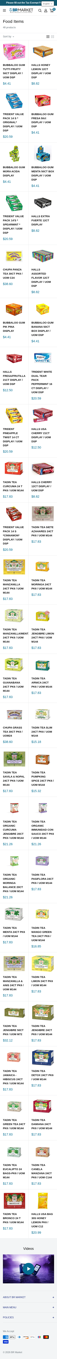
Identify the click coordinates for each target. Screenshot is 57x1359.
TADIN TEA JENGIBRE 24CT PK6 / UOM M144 (41, 1030)
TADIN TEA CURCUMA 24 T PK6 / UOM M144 (13, 486)
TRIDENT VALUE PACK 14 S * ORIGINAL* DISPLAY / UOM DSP (13, 122)
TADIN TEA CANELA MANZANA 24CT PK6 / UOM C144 (41, 1171)
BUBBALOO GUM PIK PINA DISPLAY (14, 326)
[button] (48, 3)
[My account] (45, 10)
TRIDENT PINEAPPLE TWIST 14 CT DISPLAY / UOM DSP (12, 437)
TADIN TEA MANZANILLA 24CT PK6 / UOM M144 (13, 586)
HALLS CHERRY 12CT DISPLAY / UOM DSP (41, 486)
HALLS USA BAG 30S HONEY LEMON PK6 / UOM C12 (42, 1220)
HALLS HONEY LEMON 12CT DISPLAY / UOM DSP (41, 71)
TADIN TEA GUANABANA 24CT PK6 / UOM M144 (13, 684)
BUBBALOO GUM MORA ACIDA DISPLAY (14, 171)
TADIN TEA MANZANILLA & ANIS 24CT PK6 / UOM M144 (13, 983)
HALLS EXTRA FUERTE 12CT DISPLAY (40, 220)
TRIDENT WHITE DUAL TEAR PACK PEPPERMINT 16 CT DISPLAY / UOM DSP (41, 382)
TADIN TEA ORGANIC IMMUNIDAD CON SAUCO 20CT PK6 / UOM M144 (42, 830)
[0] (51, 10)
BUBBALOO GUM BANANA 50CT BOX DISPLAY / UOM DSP (42, 329)
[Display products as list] (52, 36)
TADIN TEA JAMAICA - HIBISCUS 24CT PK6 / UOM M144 (13, 1077)
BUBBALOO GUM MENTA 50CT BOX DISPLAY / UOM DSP (42, 173)
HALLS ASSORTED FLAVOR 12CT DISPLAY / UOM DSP (41, 278)
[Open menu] (4, 10)
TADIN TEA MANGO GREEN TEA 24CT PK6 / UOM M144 (41, 934)
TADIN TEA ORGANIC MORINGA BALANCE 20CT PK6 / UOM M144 (13, 883)
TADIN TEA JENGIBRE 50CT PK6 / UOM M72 (13, 1030)
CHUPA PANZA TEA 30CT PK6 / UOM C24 (13, 273)
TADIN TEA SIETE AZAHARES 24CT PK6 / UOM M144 (42, 531)
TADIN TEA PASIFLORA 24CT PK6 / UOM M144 (42, 878)
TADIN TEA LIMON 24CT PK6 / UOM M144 (42, 981)
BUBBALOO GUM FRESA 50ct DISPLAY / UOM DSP (42, 120)
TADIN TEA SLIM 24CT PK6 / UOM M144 (41, 731)
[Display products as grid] (48, 36)
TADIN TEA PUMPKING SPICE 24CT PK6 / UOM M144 (42, 778)
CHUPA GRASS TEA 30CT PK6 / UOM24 (13, 731)
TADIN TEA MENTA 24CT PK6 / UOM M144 (14, 932)
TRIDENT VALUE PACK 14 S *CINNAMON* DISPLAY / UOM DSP (13, 535)
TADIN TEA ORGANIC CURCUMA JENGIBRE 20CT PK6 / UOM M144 (13, 830)
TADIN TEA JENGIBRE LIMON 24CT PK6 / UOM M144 (42, 635)
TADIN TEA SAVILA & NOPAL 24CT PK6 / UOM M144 (14, 778)
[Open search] (40, 10)
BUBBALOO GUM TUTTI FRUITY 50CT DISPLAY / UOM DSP (14, 71)
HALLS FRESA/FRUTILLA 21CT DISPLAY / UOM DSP (14, 378)
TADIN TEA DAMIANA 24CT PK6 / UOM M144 (41, 1124)
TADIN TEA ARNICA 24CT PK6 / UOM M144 (41, 682)
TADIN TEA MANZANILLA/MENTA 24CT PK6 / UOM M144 (14, 635)
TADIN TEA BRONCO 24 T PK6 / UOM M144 (13, 1218)
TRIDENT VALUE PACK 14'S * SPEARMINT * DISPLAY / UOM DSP (13, 224)
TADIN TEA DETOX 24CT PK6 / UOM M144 (42, 1075)
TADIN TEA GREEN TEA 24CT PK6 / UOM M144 (14, 1124)
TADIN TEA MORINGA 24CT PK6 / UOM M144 (41, 584)
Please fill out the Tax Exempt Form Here (28, 2)
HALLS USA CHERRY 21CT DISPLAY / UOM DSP (41, 435)
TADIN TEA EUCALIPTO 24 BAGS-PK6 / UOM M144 (14, 1171)
